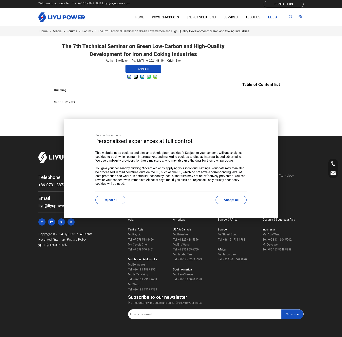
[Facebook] (42, 222)
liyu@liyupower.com (117, 3)
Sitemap (59, 239)
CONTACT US (284, 4)
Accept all (231, 199)
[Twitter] (61, 222)
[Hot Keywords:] (290, 16)
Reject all (110, 199)
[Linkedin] (51, 222)
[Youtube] (71, 222)
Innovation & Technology (278, 175)
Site (178, 60)
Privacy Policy (77, 239)
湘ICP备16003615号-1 (54, 245)
